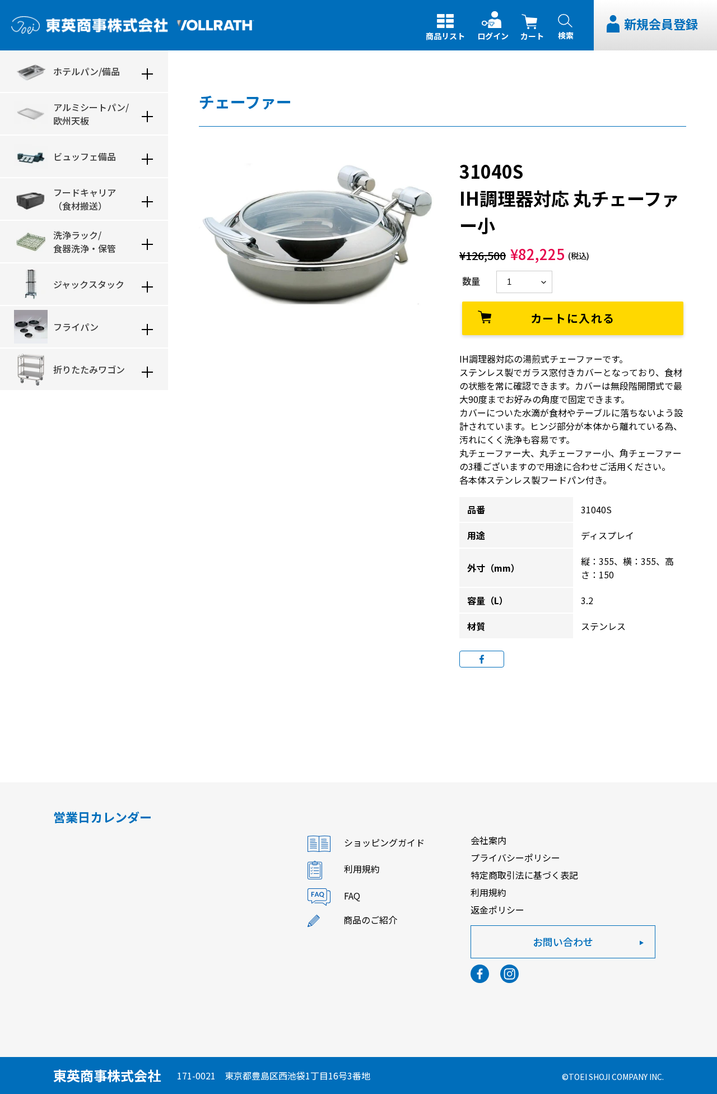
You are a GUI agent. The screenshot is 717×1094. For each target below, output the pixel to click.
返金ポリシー (497, 909)
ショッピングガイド (384, 843)
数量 (471, 281)
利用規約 (362, 869)
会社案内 (488, 840)
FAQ (352, 896)
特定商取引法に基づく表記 (524, 875)
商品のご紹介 (370, 919)
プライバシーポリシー (515, 857)
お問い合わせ (563, 941)
